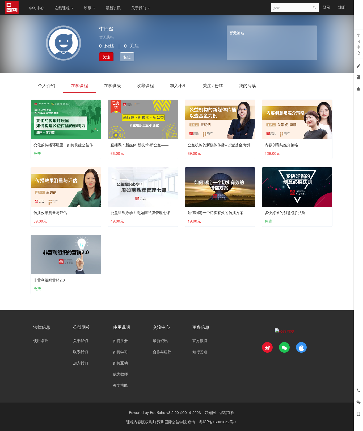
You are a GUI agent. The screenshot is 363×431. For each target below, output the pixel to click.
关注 (106, 56)
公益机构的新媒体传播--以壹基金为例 (219, 144)
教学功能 (120, 385)
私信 (127, 56)
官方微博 (199, 340)
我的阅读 (247, 85)
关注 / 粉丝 (213, 85)
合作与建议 (162, 351)
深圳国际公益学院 (172, 421)
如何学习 (120, 351)
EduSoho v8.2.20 (164, 412)
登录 (326, 7)
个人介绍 (46, 85)
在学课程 (79, 85)
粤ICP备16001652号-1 (218, 421)
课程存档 (227, 412)
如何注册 (120, 340)
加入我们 (80, 362)
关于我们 (139, 7)
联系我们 (80, 351)
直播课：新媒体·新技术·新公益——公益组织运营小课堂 (156, 144)
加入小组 (178, 85)
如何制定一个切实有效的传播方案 (215, 212)
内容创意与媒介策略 (281, 144)
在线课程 (63, 7)
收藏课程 (145, 85)
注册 (342, 7)
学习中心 (36, 7)
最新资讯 (113, 7)
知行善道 (199, 351)
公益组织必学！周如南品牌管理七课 (140, 212)
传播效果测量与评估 (50, 212)
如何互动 (120, 362)
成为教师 (120, 374)
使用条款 (40, 340)
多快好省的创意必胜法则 (285, 212)
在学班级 (112, 85)
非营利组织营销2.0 (49, 280)
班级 (88, 7)
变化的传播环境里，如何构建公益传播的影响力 (72, 144)
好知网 (210, 412)
